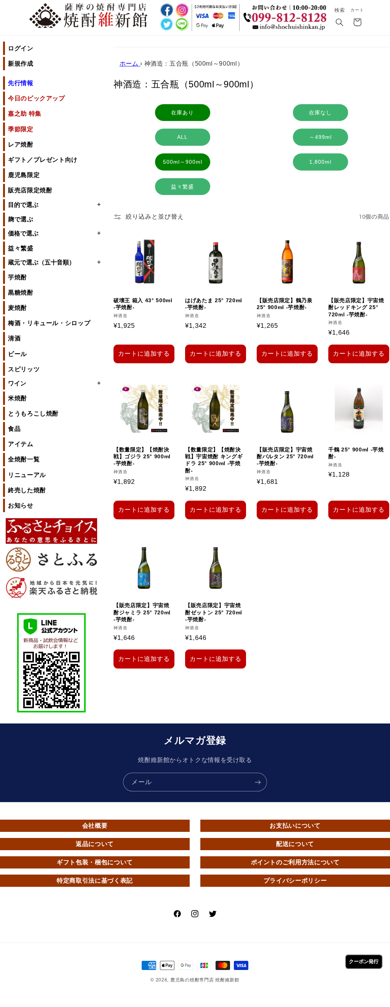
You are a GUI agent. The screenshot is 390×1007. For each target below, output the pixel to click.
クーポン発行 (364, 961)
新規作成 (21, 63)
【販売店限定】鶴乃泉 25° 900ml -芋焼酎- (285, 303)
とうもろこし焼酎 (33, 413)
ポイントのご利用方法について (295, 862)
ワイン (54, 383)
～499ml (320, 137)
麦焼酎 (17, 308)
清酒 (14, 338)
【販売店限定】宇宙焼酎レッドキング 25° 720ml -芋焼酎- (356, 307)
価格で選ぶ (54, 233)
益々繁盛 (21, 248)
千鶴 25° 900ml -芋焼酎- (356, 452)
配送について (295, 844)
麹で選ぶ (21, 219)
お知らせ (21, 505)
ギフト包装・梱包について (95, 862)
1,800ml (320, 162)
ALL (182, 137)
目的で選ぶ (54, 204)
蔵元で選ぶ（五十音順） (54, 262)
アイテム (21, 444)
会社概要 (95, 825)
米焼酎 (17, 398)
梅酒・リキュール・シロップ (49, 323)
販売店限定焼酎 (30, 190)
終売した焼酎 (27, 490)
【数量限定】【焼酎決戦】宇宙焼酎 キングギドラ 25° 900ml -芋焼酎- (214, 460)
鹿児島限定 (24, 175)
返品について (95, 844)
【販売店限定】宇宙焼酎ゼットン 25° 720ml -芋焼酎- (213, 612)
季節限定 (21, 129)
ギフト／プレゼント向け (43, 159)
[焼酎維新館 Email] (286, 28)
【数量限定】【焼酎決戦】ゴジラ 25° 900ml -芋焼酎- (142, 456)
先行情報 (21, 83)
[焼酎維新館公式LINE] (182, 25)
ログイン (21, 48)
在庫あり (182, 113)
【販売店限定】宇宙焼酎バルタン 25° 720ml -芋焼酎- (285, 456)
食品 (14, 428)
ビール (17, 354)
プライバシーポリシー (295, 880)
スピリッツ (24, 369)
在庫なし (320, 113)
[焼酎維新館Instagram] (182, 10)
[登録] (258, 782)
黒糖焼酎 (21, 292)
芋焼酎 (17, 277)
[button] (339, 23)
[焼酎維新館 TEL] (286, 13)
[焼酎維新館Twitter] (166, 25)
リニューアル (27, 475)
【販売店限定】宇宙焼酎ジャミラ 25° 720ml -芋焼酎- (142, 612)
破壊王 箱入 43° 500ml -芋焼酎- (143, 303)
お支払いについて (295, 825)
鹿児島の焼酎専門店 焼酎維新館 (205, 980)
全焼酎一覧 (24, 459)
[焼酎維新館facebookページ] (166, 10)
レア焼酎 (21, 144)
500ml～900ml (182, 162)
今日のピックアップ (36, 98)
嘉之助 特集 (25, 113)
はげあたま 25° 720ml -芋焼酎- (213, 303)
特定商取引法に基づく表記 (95, 880)
